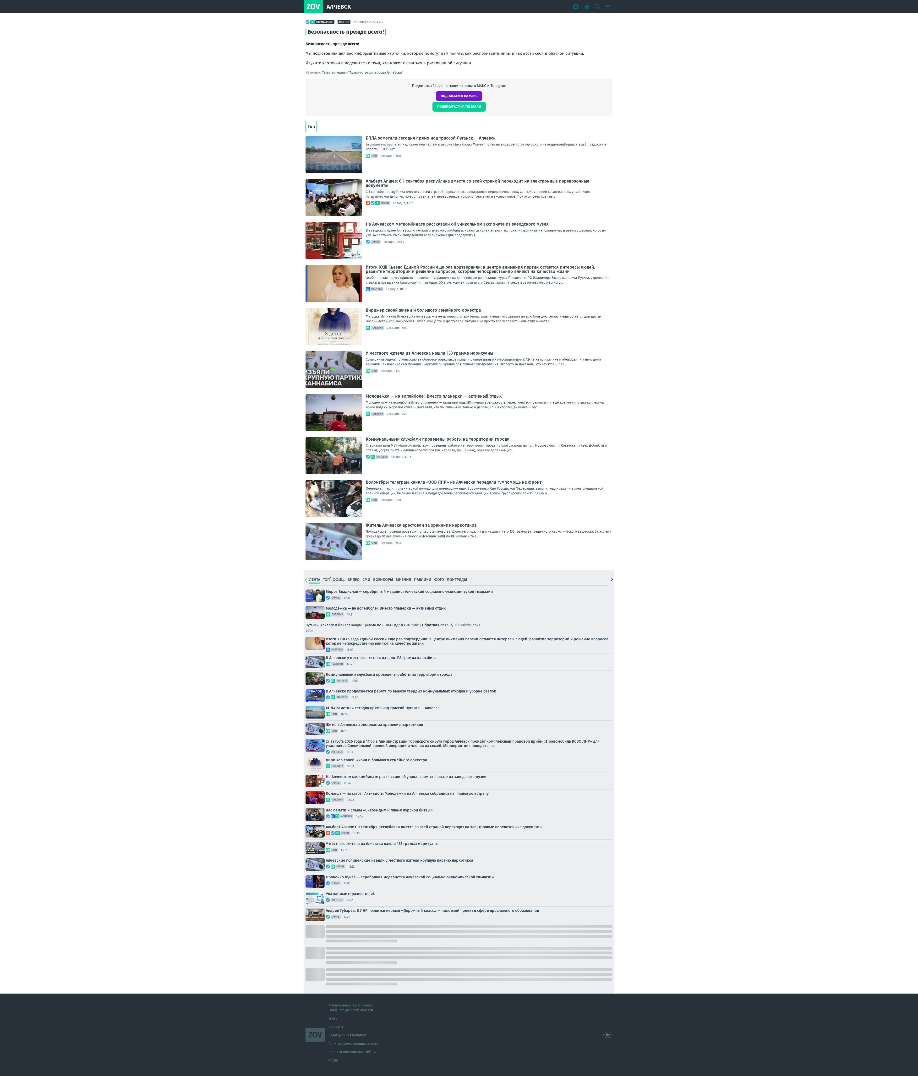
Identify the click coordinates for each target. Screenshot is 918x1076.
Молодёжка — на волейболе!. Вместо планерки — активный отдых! (434, 396)
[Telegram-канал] (586, 6)
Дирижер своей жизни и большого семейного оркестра (423, 310)
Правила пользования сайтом (352, 1052)
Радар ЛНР (401, 625)
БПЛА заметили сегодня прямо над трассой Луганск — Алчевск (431, 138)
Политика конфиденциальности (353, 1044)
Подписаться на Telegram (459, 107)
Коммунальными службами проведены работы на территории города (437, 439)
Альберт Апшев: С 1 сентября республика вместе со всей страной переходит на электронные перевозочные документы (477, 183)
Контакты (335, 1027)
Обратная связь (436, 625)
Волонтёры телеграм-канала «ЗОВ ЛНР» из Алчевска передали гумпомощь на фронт (453, 482)
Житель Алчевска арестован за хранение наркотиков (421, 525)
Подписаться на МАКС (459, 96)
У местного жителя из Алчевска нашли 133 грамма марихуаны (429, 353)
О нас (332, 1019)
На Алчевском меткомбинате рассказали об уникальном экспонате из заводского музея (457, 224)
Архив (333, 1060)
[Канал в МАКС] (576, 6)
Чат (415, 625)
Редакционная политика (347, 1035)
